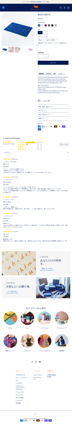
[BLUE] (39, 25)
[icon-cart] (68, 8)
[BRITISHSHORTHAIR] (55, 25)
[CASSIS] (45, 25)
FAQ (17, 380)
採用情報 (18, 403)
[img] (7, 159)
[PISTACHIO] (49, 25)
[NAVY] (52, 25)
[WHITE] (42, 25)
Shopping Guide (20, 375)
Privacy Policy (20, 392)
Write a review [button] (64, 144)
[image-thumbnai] (4, 49)
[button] (53, 63)
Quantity (41, 53)
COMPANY (19, 383)
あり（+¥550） (51, 40)
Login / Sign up (37, 375)
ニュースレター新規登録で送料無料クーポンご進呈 (36, 1)
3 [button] (35, 245)
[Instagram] (36, 362)
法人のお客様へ (20, 397)
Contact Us (19, 400)
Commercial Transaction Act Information (20, 387)
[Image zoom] (18, 29)
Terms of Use (19, 395)
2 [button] (32, 245)
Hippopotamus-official (35, 418)
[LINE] (40, 362)
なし (41, 40)
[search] (61, 7)
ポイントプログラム (21, 377)
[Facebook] (32, 362)
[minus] (39, 56)
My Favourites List (37, 378)
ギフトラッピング (43, 37)
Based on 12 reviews (9, 144)
